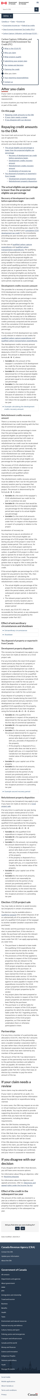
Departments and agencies (10, 1279)
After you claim (10, 73)
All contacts (5, 1275)
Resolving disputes (11, 1176)
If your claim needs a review (16, 117)
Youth (3, 1365)
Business (4, 1304)
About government (8, 1283)
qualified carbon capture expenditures (16, 338)
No (23, 1228)
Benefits (4, 1308)
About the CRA (6, 1261)
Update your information (10, 1256)
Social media (5, 1377)
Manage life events (8, 1369)
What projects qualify (12, 57)
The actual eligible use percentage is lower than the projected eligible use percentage (19, 150)
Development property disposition (22, 179)
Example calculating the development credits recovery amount (19, 407)
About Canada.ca (7, 1386)
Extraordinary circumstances (16, 630)
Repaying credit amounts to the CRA (19, 115)
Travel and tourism (8, 1299)
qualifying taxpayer (9, 915)
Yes (17, 1228)
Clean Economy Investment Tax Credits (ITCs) (19, 29)
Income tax (21, 21)
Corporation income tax (11, 25)
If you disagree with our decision (18, 120)
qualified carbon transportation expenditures (19, 341)
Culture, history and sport (10, 1330)
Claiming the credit (11, 69)
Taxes (13, 21)
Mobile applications (8, 1381)
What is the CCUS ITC (12, 48)
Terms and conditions (9, 1390)
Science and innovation (9, 1352)
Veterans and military (8, 1360)
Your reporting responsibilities (16, 78)
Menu (6, 16)
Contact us (8, 82)
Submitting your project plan (15, 61)
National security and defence (11, 1325)
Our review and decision (13, 65)
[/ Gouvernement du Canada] (15, 3)
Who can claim (10, 53)
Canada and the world (9, 1343)
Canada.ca (5, 21)
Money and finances (8, 1347)
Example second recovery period (17, 791)
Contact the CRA (7, 1252)
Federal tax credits (28, 25)
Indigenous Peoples (8, 1356)
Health (3, 1312)
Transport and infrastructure (11, 1339)
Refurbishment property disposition (23, 181)
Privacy (3, 1395)
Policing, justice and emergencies (13, 1334)
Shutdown (9, 634)
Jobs (2, 1291)
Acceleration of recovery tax (20, 171)
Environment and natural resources (14, 1321)
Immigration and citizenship (11, 1295)
